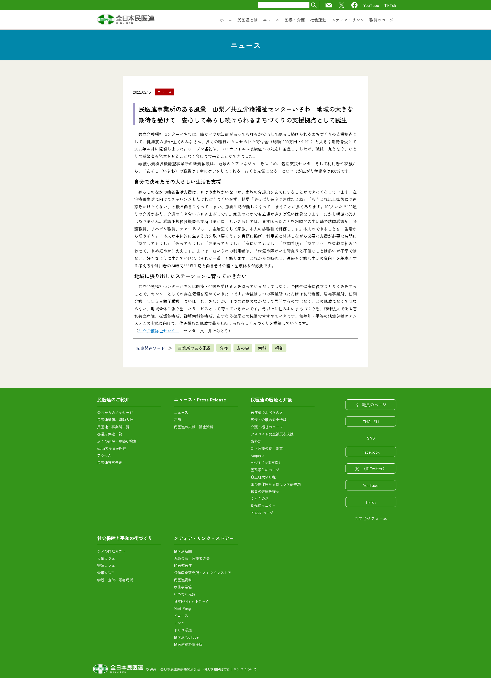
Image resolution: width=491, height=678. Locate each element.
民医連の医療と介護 (271, 399)
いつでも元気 (184, 594)
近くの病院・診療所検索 (117, 441)
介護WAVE (105, 572)
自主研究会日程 (263, 476)
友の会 (243, 348)
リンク (179, 622)
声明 (177, 419)
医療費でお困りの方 (267, 412)
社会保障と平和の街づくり (124, 538)
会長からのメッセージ (115, 412)
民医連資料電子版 (188, 644)
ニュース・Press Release (200, 399)
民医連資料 (183, 579)
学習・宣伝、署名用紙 (115, 579)
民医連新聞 (183, 551)
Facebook (371, 452)
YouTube (371, 5)
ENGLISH (371, 421)
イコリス (181, 615)
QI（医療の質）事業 (267, 448)
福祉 (279, 348)
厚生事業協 (183, 586)
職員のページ (374, 404)
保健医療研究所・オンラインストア (202, 572)
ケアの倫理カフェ (111, 551)
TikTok (390, 5)
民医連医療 (183, 565)
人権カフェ (106, 558)
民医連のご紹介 (113, 399)
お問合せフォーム (370, 518)
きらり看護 (183, 629)
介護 (224, 348)
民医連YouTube (186, 637)
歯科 (262, 348)
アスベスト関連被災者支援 (272, 433)
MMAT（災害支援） (266, 462)
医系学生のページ (265, 469)
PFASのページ (262, 512)
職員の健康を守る (265, 491)
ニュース (164, 91)
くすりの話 (260, 498)
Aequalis (257, 455)
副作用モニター (263, 505)
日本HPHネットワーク (191, 601)
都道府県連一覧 (109, 433)
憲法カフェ (106, 565)
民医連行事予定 (109, 462)
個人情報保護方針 (217, 669)
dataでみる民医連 (111, 448)
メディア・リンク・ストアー (204, 538)
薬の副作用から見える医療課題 (276, 484)
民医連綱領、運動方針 (115, 419)
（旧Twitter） (374, 468)
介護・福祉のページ (267, 426)
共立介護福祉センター (158, 330)
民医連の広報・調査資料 (193, 426)
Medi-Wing (182, 608)
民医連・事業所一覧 (113, 426)
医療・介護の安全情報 (268, 419)
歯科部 (256, 441)
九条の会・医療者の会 (192, 558)
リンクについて (245, 669)
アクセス (104, 455)
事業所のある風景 (194, 348)
